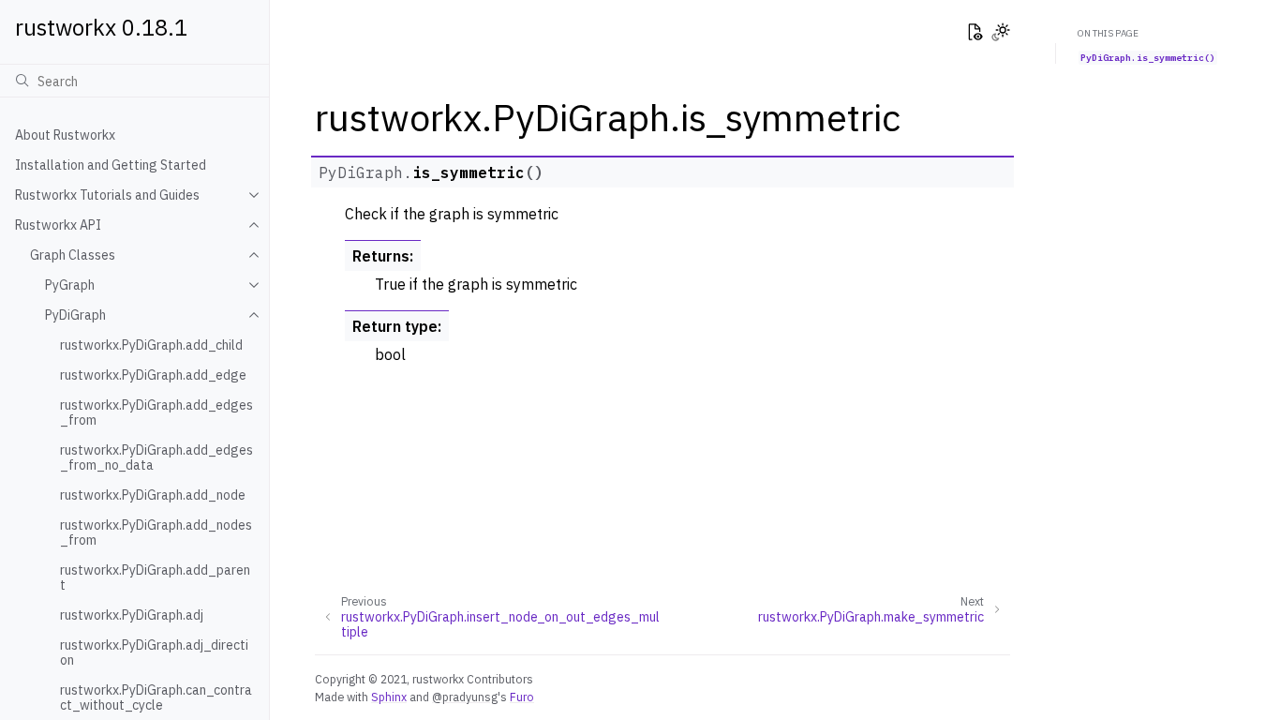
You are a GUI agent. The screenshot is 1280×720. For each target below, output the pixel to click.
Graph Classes (72, 255)
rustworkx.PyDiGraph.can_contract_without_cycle (156, 697)
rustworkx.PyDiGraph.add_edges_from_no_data (156, 457)
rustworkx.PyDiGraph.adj (131, 615)
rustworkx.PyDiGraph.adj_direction (154, 652)
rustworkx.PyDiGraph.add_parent (155, 577)
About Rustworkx (65, 135)
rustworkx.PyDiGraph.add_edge (153, 375)
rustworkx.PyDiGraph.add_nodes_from (156, 532)
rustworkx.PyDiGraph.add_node (153, 495)
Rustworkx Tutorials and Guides (107, 195)
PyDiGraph (75, 315)
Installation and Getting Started (110, 165)
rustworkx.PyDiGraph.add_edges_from (156, 412)
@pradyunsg (465, 696)
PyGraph (70, 285)
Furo (522, 696)
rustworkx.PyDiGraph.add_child (151, 345)
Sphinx (389, 696)
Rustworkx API (58, 225)
